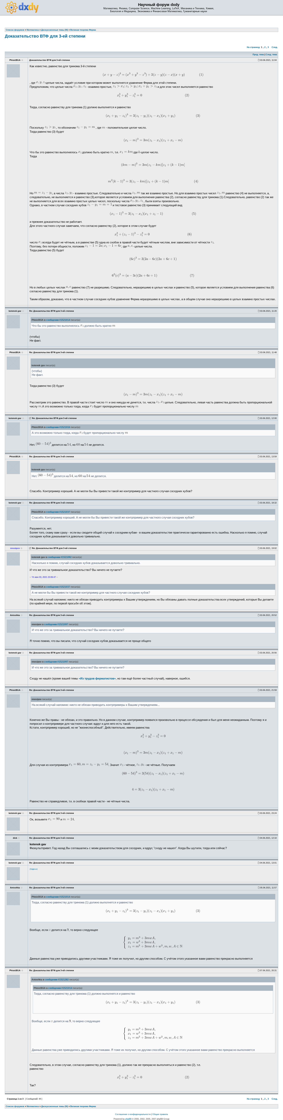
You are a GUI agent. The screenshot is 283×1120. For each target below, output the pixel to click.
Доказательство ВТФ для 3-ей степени (45, 36)
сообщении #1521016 (58, 427)
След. (275, 47)
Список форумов (15, 1106)
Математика (33, 1106)
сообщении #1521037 (58, 512)
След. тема (271, 54)
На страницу (253, 47)
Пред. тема (258, 54)
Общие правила (160, 1114)
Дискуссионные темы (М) (54, 1106)
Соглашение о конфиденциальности (133, 1114)
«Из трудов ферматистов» (97, 678)
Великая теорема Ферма (83, 1106)
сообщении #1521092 (60, 557)
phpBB (128, 1119)
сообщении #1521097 (56, 624)
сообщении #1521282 (57, 979)
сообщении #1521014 (58, 320)
